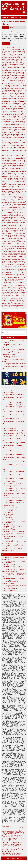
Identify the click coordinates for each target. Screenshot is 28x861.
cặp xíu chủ (15, 62)
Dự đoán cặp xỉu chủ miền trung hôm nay (15, 149)
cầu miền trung (19, 121)
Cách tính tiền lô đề (17, 59)
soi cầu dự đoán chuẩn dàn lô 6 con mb (14, 404)
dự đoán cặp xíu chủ (9, 147)
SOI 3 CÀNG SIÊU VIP (16, 220)
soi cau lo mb (4, 839)
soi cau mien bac (12, 839)
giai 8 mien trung (22, 833)
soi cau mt (13, 276)
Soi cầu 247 (11, 225)
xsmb (9, 854)
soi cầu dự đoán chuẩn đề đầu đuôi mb (14, 444)
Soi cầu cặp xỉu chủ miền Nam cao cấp (16, 238)
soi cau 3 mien (18, 225)
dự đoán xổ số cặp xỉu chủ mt (17, 175)
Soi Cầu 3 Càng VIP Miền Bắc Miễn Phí (14, 349)
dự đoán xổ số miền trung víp (9, 179)
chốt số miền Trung (19, 135)
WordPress (13, 858)
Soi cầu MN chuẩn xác (9, 481)
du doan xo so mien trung (10, 830)
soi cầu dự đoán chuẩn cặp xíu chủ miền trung (13, 22)
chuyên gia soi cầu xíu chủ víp (15, 144)
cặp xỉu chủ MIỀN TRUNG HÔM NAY (16, 90)
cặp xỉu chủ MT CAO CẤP (10, 103)
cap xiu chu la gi (13, 70)
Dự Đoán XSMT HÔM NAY (11, 183)
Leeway (21, 858)
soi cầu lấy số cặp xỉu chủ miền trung (15, 264)
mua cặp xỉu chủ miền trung (18, 209)
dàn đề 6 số (9, 831)
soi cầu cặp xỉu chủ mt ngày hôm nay (11, 251)
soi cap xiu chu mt (16, 222)
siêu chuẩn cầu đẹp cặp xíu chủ (9, 214)
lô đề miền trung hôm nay (12, 207)
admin (11, 27)
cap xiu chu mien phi (19, 75)
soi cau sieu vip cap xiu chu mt (9, 277)
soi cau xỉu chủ (4, 844)
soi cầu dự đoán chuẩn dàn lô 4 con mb (14, 402)
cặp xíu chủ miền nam (14, 74)
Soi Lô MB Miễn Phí (9, 517)
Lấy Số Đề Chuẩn (8, 512)
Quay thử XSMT (9, 212)
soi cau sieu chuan (21, 276)
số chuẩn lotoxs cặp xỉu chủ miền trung (11, 215)
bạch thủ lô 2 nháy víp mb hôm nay (13, 430)
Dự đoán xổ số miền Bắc (9, 833)
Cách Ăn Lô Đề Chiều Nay (10, 507)
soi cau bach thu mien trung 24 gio (10, 228)
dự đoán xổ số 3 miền (18, 832)
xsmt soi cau (5, 305)
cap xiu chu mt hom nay (10, 105)
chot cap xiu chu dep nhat (8, 129)
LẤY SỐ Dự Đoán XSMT (17, 204)
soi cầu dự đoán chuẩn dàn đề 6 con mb (14, 435)
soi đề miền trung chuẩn (13, 287)
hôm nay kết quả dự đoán (13, 188)
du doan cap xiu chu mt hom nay (13, 157)
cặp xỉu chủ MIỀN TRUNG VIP (12, 96)
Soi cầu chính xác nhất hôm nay (13, 845)
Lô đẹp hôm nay (10, 835)
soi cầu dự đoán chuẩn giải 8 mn (12, 486)
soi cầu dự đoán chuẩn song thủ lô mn (14, 500)
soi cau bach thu (21, 227)
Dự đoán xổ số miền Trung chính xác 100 (15, 178)
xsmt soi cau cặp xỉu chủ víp (12, 307)
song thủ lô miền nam (16, 853)
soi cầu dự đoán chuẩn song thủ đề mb (14, 401)
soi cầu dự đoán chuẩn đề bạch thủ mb (14, 442)
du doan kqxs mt (20, 166)
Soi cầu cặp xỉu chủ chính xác (13, 232)
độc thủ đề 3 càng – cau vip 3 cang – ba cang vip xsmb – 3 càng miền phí (13, 6)
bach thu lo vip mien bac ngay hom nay (10, 827)
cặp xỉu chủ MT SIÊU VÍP (15, 106)
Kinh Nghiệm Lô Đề (9, 505)
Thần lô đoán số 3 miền (9, 290)
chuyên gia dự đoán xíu (8, 140)
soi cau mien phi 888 (12, 842)
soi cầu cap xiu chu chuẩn (16, 235)
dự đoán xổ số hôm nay (7, 176)
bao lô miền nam (5, 828)
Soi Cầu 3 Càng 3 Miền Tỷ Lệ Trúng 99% (14, 344)
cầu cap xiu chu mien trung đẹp (14, 114)
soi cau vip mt (21, 280)
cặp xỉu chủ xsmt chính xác (12, 109)
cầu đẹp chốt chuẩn (10, 121)
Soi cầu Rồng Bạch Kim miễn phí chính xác (9, 846)
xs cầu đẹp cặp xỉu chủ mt (13, 302)
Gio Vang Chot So (8, 519)
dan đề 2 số (4, 830)
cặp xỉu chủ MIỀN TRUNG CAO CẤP (14, 80)
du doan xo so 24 (12, 170)
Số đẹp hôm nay (4, 854)
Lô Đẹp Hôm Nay (8, 514)
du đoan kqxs (18, 830)
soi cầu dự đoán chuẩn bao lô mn (13, 483)
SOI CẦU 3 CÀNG (8, 351)
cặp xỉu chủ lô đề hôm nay (13, 72)
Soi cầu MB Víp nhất (9, 392)
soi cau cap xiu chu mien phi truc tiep (13, 241)
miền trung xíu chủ (6, 209)
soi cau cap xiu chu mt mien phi (17, 249)
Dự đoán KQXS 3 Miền (10, 510)
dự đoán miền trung (15, 168)
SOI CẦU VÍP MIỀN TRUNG (11, 280)
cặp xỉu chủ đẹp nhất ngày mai (14, 69)
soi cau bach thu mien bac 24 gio (8, 838)
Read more (6, 44)
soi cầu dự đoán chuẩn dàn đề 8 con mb (14, 437)
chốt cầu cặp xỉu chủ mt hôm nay (14, 134)
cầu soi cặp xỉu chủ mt (18, 122)
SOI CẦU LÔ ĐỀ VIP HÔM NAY (9, 266)
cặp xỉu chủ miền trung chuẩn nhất (12, 87)
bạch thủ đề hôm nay (15, 49)
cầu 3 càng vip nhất (12, 111)
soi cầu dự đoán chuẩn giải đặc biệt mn (14, 488)
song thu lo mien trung (6, 853)
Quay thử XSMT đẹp (19, 212)
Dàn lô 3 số (23, 830)
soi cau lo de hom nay (20, 838)
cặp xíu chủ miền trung (7, 77)
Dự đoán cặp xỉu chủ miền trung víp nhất (12, 153)
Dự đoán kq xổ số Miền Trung (12, 165)
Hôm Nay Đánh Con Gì (10, 509)
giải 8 (2, 835)
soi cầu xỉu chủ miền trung (8, 282)
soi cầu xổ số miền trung (17, 284)
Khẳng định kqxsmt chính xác (15, 194)
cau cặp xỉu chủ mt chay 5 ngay (18, 116)
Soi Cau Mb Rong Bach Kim (11, 540)
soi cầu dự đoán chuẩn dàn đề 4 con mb (14, 433)
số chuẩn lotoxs (22, 214)
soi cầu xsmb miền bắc (6, 847)
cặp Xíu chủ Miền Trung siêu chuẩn (10, 92)
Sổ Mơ (5, 504)
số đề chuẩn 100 (8, 219)
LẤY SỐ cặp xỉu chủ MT (12, 201)
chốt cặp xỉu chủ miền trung (16, 131)
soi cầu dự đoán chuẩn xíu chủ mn (13, 485)
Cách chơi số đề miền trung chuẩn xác (14, 56)
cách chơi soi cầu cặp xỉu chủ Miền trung (12, 57)
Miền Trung (22, 207)
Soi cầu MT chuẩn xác (12, 48)
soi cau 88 (15, 837)
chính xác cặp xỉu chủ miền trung (17, 127)
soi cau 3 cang (19, 835)
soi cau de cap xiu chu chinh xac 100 (13, 258)
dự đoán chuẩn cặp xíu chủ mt (17, 160)
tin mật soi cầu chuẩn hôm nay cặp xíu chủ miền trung (14, 295)
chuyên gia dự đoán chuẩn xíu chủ (17, 139)
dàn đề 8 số (13, 831)
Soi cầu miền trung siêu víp (14, 274)
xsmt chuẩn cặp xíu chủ (17, 303)
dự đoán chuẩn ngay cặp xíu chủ (10, 162)
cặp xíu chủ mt (12, 101)
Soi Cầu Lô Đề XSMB (9, 516)
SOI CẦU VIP (11, 844)
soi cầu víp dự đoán (11, 279)
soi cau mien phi (15, 267)
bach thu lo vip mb (5, 826)
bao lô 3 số (21, 827)
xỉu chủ (19, 854)
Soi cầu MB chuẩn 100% (10, 428)
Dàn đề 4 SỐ (4, 831)
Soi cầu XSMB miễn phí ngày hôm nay (13, 850)
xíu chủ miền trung (13, 854)
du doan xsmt (10, 181)
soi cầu (6, 225)
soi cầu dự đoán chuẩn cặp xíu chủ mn (14, 502)
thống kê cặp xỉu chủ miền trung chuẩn (14, 294)
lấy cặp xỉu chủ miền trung (11, 197)
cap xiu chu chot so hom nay (9, 67)
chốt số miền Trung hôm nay (9, 137)
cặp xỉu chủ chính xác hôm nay (17, 65)
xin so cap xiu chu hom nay (13, 298)
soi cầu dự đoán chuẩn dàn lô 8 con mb (14, 406)
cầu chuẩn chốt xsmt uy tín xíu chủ (10, 118)
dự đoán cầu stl (19, 831)
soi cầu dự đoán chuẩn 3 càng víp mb (14, 432)
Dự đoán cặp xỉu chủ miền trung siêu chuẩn (15, 152)
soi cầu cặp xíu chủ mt (12, 248)
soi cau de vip (21, 259)
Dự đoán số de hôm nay (7, 832)
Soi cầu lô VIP (7, 267)
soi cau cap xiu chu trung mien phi (15, 254)
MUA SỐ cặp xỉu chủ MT (8, 210)
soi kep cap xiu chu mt (9, 289)
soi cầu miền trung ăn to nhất (16, 269)
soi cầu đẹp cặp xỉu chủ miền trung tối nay (12, 261)
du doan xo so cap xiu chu (11, 171)
